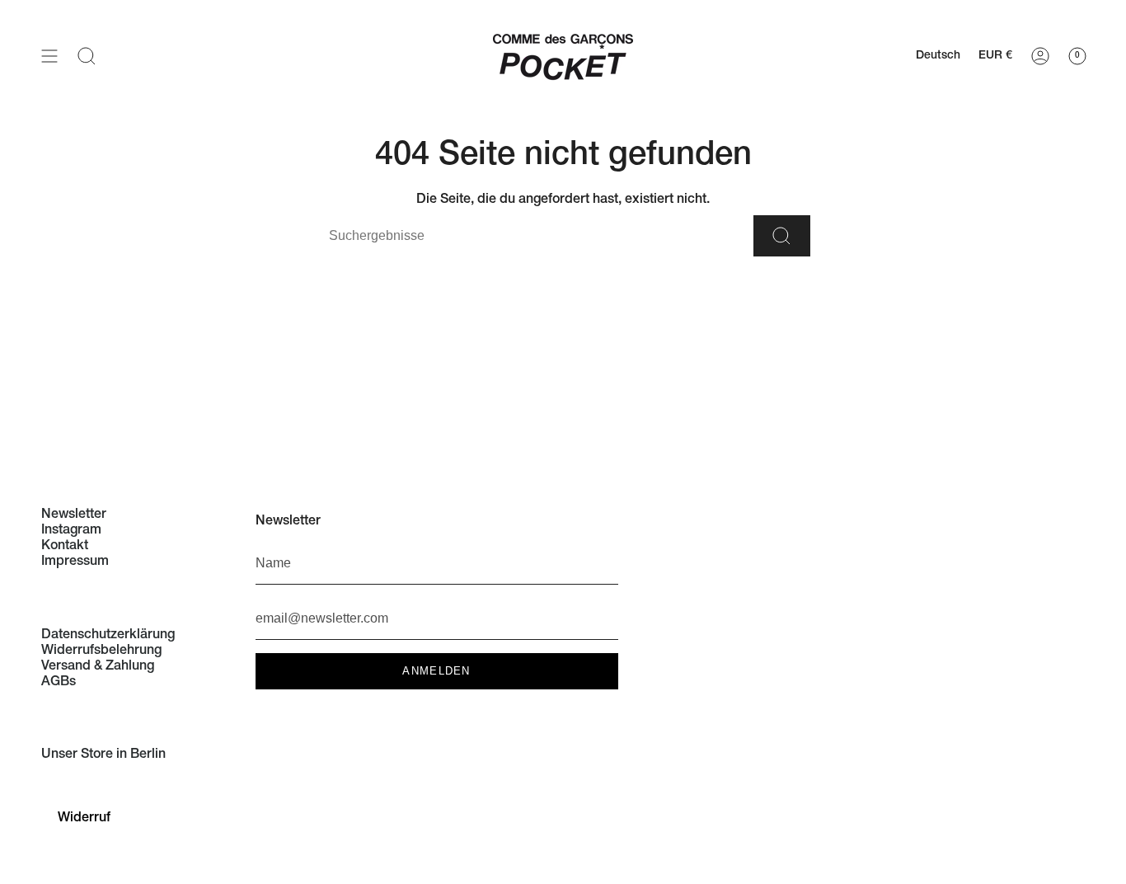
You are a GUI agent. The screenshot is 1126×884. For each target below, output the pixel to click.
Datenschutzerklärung (108, 635)
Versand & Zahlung (97, 667)
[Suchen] (781, 235)
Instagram (71, 531)
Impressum (75, 562)
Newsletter (73, 515)
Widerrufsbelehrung (101, 651)
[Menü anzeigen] (49, 55)
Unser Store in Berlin (103, 755)
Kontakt (64, 546)
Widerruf (84, 818)
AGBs (58, 682)
